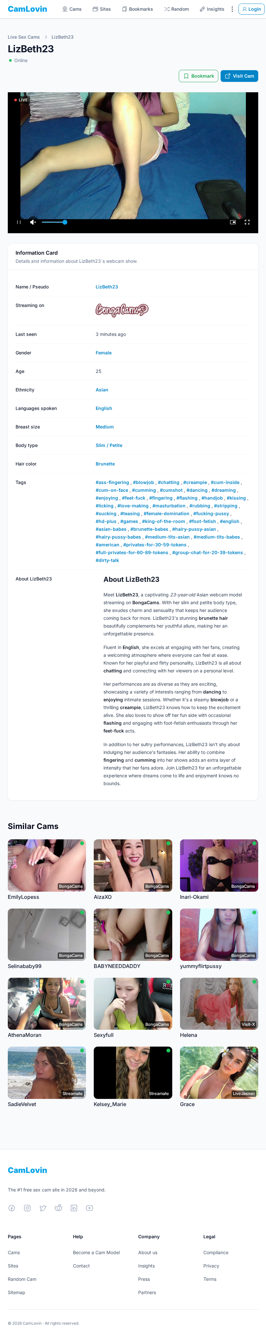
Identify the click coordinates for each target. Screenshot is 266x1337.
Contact (81, 1265)
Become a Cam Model (96, 1252)
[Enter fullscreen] (247, 222)
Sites (13, 1265)
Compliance (215, 1252)
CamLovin (27, 9)
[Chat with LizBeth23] (133, 162)
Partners (147, 1292)
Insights (146, 1265)
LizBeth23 (63, 37)
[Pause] (19, 222)
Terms (209, 1279)
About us (147, 1252)
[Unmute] (33, 222)
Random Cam (22, 1279)
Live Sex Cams (24, 37)
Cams (14, 1252)
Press (144, 1279)
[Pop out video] (233, 222)
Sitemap (16, 1292)
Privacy (211, 1265)
